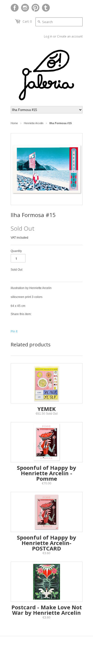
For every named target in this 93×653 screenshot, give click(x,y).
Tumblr (46, 8)
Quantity (16, 251)
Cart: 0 (27, 21)
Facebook (15, 8)
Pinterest (35, 8)
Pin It (14, 331)
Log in (48, 36)
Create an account (70, 36)
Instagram (25, 8)
